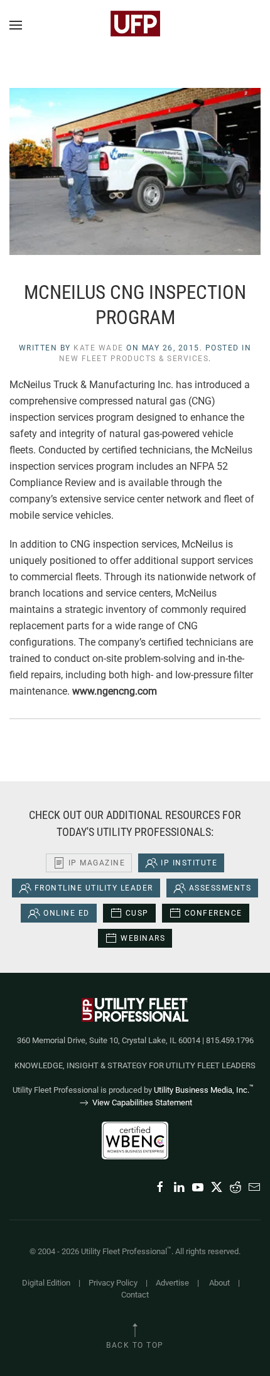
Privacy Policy (113, 1282)
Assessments (220, 888)
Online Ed (66, 913)
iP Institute (189, 863)
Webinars (143, 938)
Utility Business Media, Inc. (204, 1090)
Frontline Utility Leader (94, 888)
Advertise (172, 1282)
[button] (15, 25)
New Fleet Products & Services (134, 358)
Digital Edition (46, 1282)
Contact (135, 1294)
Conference (213, 913)
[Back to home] (135, 25)
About (219, 1282)
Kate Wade (98, 348)
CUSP (137, 913)
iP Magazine (97, 863)
